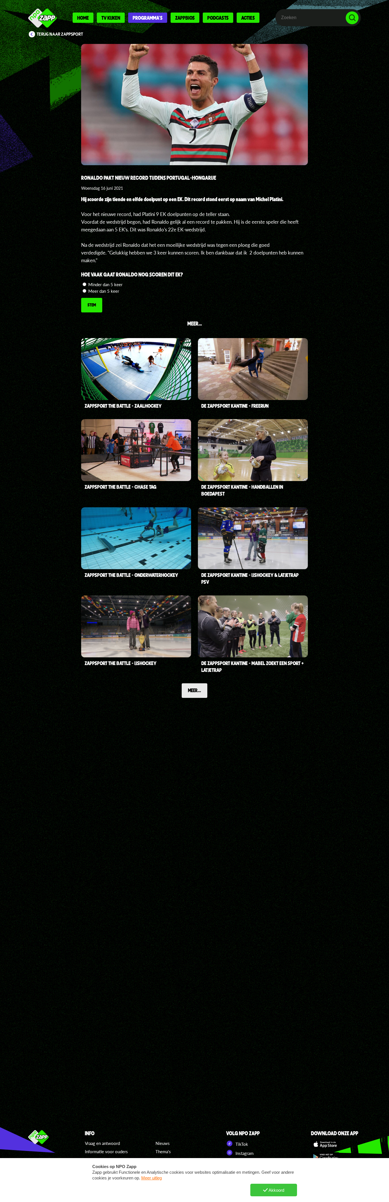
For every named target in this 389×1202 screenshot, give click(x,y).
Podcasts (218, 17)
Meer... (194, 690)
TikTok (241, 1144)
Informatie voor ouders (106, 1151)
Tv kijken (110, 17)
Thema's (163, 1151)
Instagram (243, 1153)
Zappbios (185, 17)
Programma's (148, 17)
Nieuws (162, 1143)
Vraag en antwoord (102, 1143)
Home (83, 17)
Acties (248, 17)
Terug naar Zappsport (60, 34)
